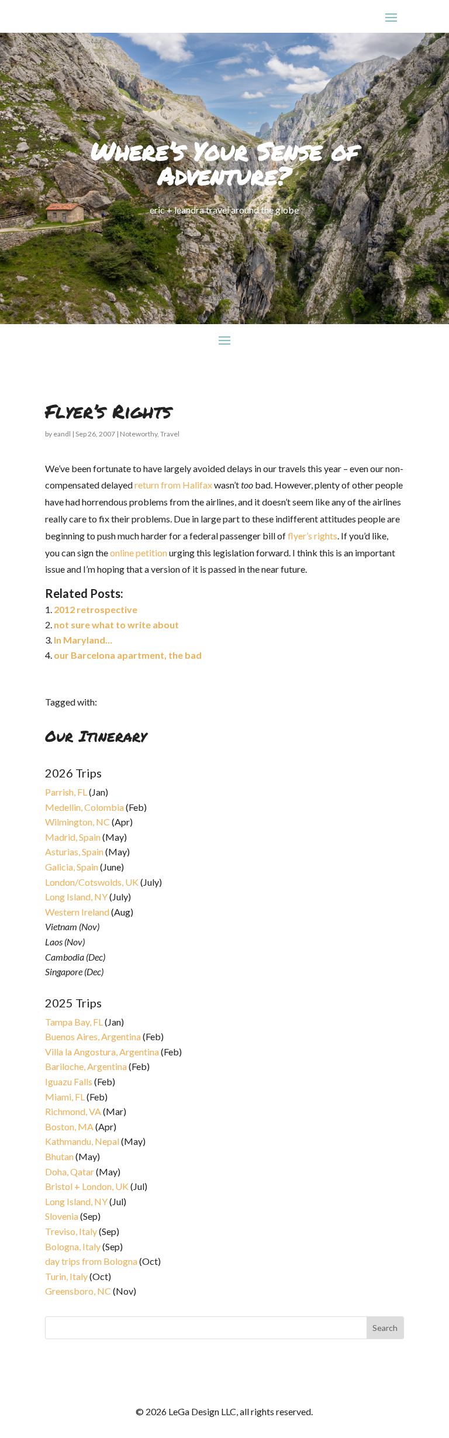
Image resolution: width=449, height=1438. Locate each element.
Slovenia (61, 1216)
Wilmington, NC (77, 821)
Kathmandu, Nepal (82, 1141)
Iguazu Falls (68, 1081)
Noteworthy (138, 433)
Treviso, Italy (71, 1231)
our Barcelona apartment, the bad (128, 654)
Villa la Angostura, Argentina (102, 1051)
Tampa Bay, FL (74, 1021)
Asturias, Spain (74, 851)
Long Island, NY (76, 896)
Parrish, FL (66, 791)
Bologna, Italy (73, 1246)
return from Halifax (173, 484)
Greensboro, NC (78, 1290)
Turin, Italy (66, 1276)
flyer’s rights (312, 535)
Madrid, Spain (73, 836)
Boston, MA (69, 1126)
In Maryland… (83, 639)
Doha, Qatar (69, 1171)
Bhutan (59, 1156)
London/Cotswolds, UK (92, 881)
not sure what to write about (116, 624)
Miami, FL (65, 1096)
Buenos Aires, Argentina (93, 1036)
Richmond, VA (73, 1111)
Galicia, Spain (71, 866)
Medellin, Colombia (84, 807)
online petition (138, 552)
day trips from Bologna (91, 1261)
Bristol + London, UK (87, 1186)
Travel (169, 433)
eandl (62, 433)
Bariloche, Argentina (86, 1066)
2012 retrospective (95, 609)
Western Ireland (77, 911)
